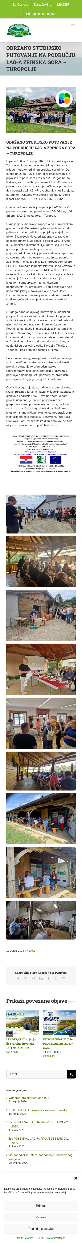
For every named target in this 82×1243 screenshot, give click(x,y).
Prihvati (41, 1205)
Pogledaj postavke (41, 1228)
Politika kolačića (24, 1238)
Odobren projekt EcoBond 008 (29, 1097)
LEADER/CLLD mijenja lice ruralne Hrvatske (38, 1110)
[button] (76, 1178)
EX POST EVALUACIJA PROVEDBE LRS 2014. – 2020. (58, 1043)
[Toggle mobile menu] (73, 26)
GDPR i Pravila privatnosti (50, 1238)
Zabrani (41, 1217)
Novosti (31, 950)
